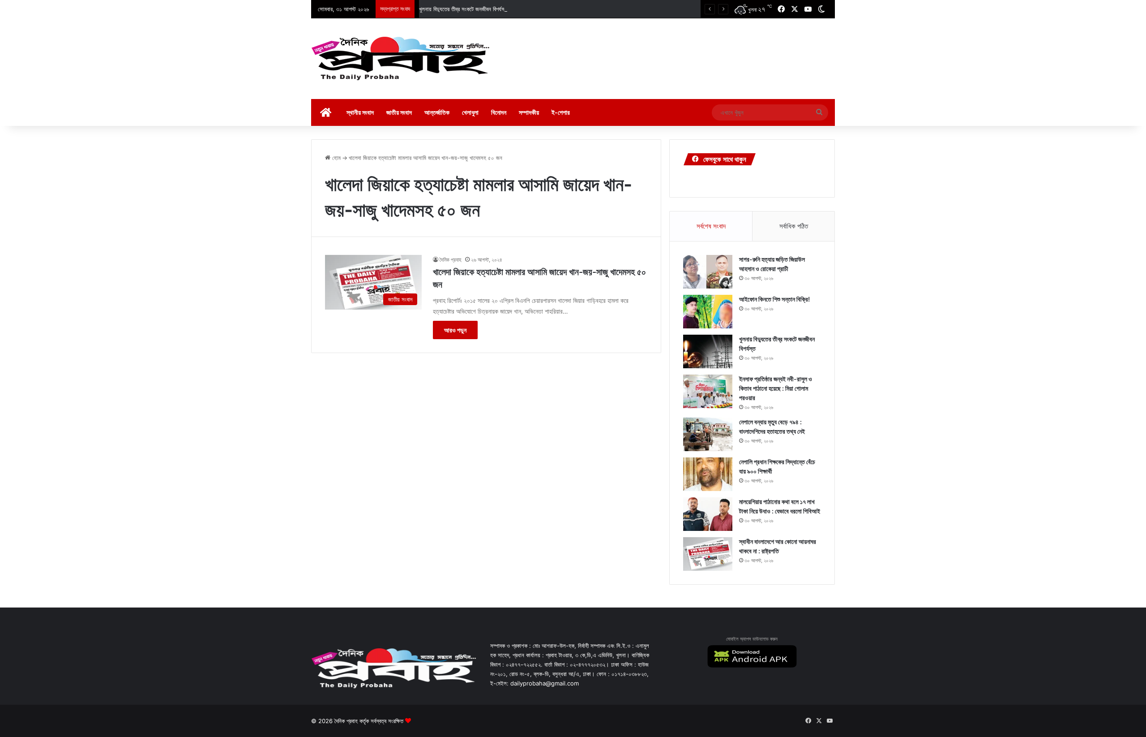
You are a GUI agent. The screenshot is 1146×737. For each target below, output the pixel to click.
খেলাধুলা (470, 112)
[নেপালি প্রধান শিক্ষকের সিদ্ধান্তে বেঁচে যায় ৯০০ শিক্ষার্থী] (707, 474)
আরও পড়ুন (455, 330)
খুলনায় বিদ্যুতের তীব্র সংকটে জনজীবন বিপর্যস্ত (463, 9)
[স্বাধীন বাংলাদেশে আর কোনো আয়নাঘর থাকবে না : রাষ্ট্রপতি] (707, 554)
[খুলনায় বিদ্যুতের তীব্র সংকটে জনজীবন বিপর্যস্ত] (707, 351)
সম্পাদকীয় (529, 112)
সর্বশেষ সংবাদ (711, 226)
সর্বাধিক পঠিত (793, 226)
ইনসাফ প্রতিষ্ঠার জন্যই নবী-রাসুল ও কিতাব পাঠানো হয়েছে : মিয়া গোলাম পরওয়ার (775, 388)
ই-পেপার (561, 112)
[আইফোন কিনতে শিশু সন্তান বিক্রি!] (707, 311)
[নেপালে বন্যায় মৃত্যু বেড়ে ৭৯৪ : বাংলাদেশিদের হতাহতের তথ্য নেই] (707, 434)
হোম (335, 157)
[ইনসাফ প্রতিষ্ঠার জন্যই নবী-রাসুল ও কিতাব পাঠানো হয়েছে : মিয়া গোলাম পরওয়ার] (707, 391)
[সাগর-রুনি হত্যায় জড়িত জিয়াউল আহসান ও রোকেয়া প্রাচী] (707, 272)
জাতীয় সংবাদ (399, 112)
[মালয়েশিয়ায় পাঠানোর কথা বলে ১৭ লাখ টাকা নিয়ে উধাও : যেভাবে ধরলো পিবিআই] (707, 514)
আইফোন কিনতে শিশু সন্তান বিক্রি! (774, 299)
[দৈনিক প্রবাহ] (400, 58)
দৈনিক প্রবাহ (451, 259)
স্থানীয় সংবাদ (360, 112)
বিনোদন (498, 112)
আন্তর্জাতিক (436, 112)
